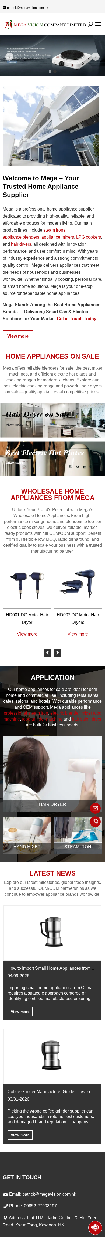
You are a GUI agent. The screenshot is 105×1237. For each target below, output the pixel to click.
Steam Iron (77, 846)
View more (18, 336)
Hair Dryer (52, 804)
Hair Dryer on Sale (38, 414)
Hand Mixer (27, 846)
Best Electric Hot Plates (45, 453)
